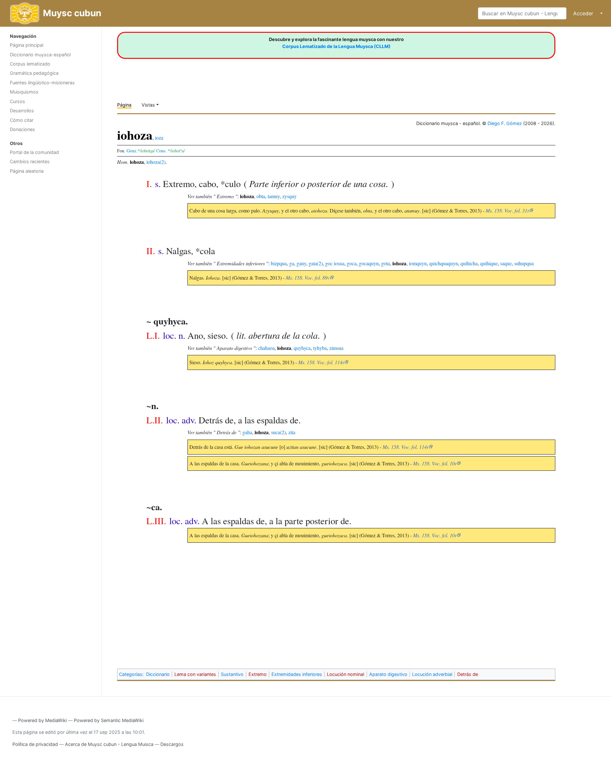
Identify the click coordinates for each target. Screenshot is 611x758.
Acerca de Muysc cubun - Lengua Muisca (109, 744)
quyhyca (302, 347)
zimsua (336, 347)
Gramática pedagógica (34, 73)
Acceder (583, 13)
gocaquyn (369, 263)
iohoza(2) (155, 161)
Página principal (26, 45)
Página (124, 105)
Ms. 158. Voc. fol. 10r (435, 463)
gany (301, 263)
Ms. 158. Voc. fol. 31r (507, 210)
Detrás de (467, 674)
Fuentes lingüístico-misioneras (42, 82)
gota (385, 263)
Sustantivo (232, 674)
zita (291, 432)
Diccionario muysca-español (40, 54)
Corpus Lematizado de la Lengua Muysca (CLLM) (336, 46)
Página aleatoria (27, 171)
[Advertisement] (51, 278)
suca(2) (278, 432)
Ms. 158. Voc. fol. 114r (321, 362)
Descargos (172, 744)
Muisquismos (24, 91)
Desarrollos (22, 110)
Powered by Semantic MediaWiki (109, 720)
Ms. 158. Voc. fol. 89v (308, 277)
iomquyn (418, 263)
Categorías (130, 674)
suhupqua (524, 263)
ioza (159, 137)
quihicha (469, 263)
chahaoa (266, 347)
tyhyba (320, 347)
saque (506, 263)
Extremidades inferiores (296, 674)
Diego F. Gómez (505, 123)
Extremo (258, 674)
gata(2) (316, 263)
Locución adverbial (432, 674)
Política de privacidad (35, 744)
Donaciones (22, 129)
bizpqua (279, 263)
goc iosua (334, 263)
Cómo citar (21, 120)
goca (351, 263)
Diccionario (158, 674)
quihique (489, 263)
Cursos (17, 101)
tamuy (274, 196)
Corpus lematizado (30, 63)
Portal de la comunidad (34, 152)
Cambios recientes (30, 161)
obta (260, 196)
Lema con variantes (195, 674)
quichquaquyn (443, 263)
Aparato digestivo (388, 674)
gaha (247, 432)
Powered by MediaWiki (42, 720)
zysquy (289, 196)
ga (291, 263)
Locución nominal (345, 674)
